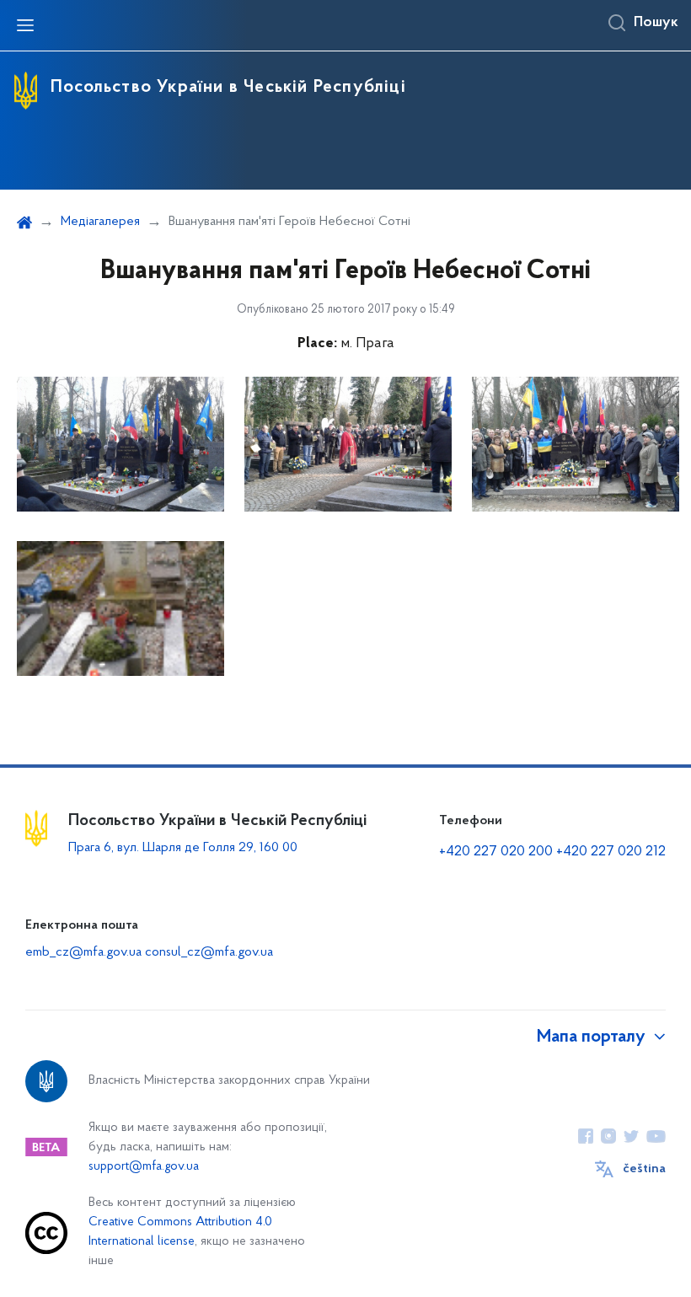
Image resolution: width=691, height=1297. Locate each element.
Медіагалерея (100, 221)
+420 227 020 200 (496, 852)
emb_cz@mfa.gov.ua (83, 952)
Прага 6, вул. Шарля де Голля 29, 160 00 (182, 848)
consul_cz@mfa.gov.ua (209, 952)
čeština (644, 1169)
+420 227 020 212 (611, 852)
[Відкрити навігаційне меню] (25, 25)
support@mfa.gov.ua (143, 1166)
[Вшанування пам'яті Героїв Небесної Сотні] (120, 444)
